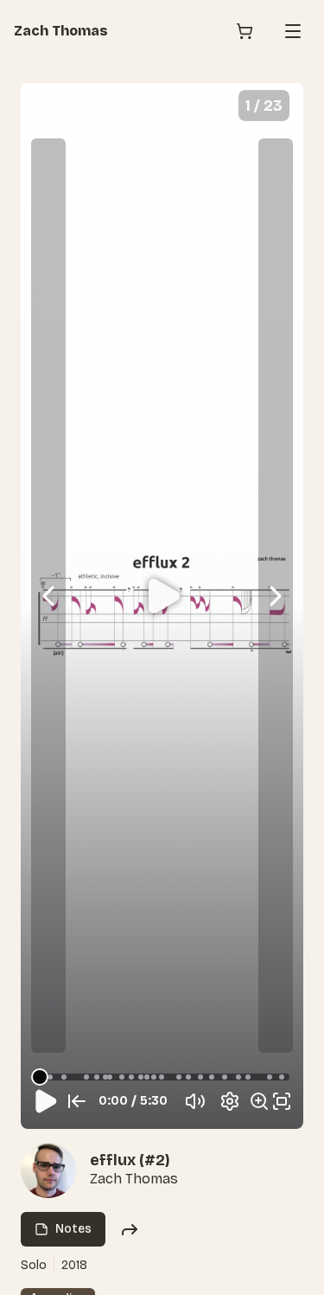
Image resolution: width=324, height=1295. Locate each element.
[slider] (39, 1077)
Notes (73, 1228)
